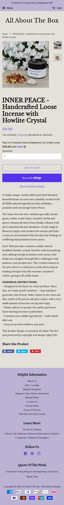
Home (5, 34)
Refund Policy (32, 397)
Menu (9, 8)
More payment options (32, 186)
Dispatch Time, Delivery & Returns (32, 393)
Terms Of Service (32, 409)
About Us (32, 381)
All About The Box (32, 20)
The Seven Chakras (32, 429)
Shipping (22, 134)
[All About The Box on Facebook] (25, 454)
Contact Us (32, 401)
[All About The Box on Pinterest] (32, 454)
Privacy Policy (32, 405)
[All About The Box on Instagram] (38, 454)
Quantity (7, 150)
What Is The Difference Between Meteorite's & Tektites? (32, 433)
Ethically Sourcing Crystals (32, 414)
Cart (59, 8)
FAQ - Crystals (32, 385)
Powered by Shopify (51, 486)
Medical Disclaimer (32, 389)
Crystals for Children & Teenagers (32, 437)
